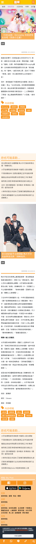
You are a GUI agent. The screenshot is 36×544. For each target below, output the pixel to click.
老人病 (11, 512)
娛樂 (3, 44)
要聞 (10, 496)
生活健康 (21, 508)
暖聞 (19, 496)
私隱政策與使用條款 (21, 530)
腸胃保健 (21, 510)
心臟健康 (13, 510)
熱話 (14, 496)
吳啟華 (29, 415)
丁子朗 (5, 110)
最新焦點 (4, 496)
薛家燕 (14, 107)
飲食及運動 (13, 508)
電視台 (15, 114)
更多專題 (25, 512)
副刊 (32, 6)
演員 (29, 110)
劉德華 (27, 412)
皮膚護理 (18, 512)
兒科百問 (29, 510)
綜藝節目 (6, 114)
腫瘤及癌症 (5, 510)
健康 (3, 6)
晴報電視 (11, 6)
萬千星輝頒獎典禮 (9, 415)
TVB (22, 114)
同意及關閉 (18, 536)
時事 (27, 6)
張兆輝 (5, 419)
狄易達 (21, 110)
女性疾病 (4, 512)
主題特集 (20, 6)
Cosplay (5, 107)
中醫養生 (29, 508)
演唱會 (12, 412)
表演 (4, 412)
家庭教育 (6, 117)
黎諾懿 (22, 107)
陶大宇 (21, 415)
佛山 (19, 412)
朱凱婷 (13, 110)
